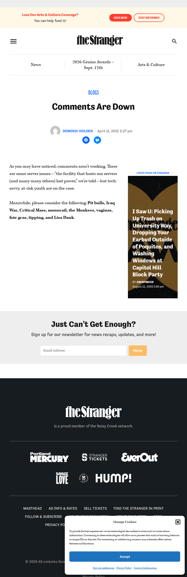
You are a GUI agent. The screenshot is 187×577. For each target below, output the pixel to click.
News (36, 65)
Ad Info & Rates (63, 508)
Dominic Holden (78, 131)
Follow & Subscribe (43, 517)
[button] (178, 522)
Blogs (93, 93)
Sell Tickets (95, 508)
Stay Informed (149, 17)
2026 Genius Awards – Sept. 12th (93, 65)
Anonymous (145, 282)
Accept (125, 556)
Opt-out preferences (103, 568)
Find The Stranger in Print (139, 508)
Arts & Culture (151, 65)
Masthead (32, 508)
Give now (120, 17)
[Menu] (13, 41)
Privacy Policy (124, 568)
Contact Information (145, 568)
